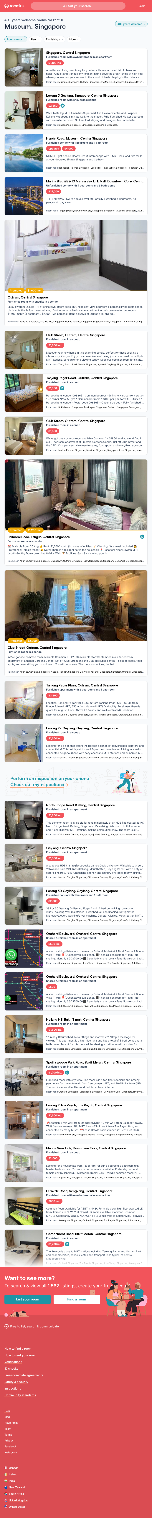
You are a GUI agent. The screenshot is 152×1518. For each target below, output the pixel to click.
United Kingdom (18, 1500)
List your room (27, 1299)
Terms (8, 1434)
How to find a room (18, 1348)
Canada (13, 1467)
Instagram (10, 1452)
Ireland (13, 1474)
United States (17, 1506)
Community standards (20, 1395)
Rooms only (14, 39)
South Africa (16, 1493)
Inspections (12, 1388)
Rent (34, 39)
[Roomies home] (14, 6)
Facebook (10, 1446)
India (12, 1480)
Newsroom (11, 1422)
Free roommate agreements (23, 1375)
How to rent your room (20, 1355)
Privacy (9, 1440)
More (72, 39)
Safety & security (16, 1382)
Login (142, 5)
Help (7, 1410)
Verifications (13, 1362)
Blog (7, 1416)
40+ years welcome (130, 24)
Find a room (76, 1299)
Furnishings (53, 39)
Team (7, 1428)
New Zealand (17, 1487)
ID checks (11, 1368)
